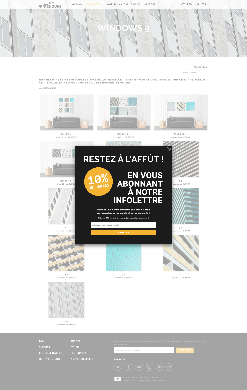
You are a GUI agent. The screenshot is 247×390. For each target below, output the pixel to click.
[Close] (169, 148)
